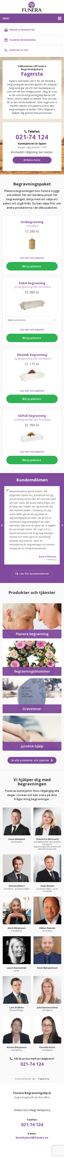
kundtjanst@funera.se (32, 1137)
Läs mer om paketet (32, 258)
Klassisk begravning (32, 356)
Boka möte (33, 160)
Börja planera (32, 266)
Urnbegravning (32, 223)
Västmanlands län (25, 1078)
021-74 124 (32, 137)
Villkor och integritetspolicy (32, 1110)
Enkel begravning (32, 285)
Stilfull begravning (32, 417)
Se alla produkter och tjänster (30, 760)
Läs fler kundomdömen (34, 573)
